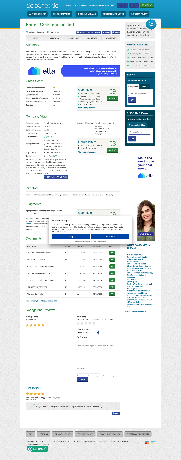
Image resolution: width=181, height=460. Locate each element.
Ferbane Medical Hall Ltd (136, 264)
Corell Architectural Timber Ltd (138, 291)
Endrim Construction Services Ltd (139, 295)
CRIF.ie (105, 441)
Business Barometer (113, 14)
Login (122, 5)
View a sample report (86, 108)
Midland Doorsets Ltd (135, 255)
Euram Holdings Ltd (134, 270)
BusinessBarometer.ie (80, 441)
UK (142, 80)
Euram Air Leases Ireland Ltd (138, 257)
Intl (148, 80)
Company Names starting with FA (135, 311)
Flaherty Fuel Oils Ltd (135, 259)
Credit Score (73, 38)
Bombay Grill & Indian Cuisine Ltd (139, 300)
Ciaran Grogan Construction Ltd (139, 266)
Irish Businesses (96, 5)
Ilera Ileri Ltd (131, 279)
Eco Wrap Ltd (132, 282)
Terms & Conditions (138, 434)
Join (134, 5)
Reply (117, 413)
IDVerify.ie (93, 441)
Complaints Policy (110, 434)
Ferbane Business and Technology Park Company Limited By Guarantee (140, 275)
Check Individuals (87, 14)
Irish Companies (80, 5)
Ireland (134, 80)
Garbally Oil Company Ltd (137, 297)
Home (69, 5)
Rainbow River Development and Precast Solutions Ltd (139, 285)
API (100, 441)
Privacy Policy (62, 434)
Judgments (92, 38)
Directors (54, 38)
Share (117, 32)
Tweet (107, 32)
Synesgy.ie (112, 441)
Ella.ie (127, 441)
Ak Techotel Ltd (133, 302)
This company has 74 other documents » (42, 301)
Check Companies (61, 14)
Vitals (35, 38)
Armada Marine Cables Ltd (137, 293)
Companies (133, 86)
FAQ (30, 434)
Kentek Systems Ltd (134, 288)
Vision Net (66, 441)
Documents (111, 38)
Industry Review (139, 14)
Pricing (44, 434)
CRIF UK (121, 441)
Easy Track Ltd (132, 261)
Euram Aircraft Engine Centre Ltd (139, 268)
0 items (148, 5)
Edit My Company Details (90, 32)
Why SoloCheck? (37, 14)
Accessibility (110, 5)
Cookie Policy (85, 434)
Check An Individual (137, 125)
